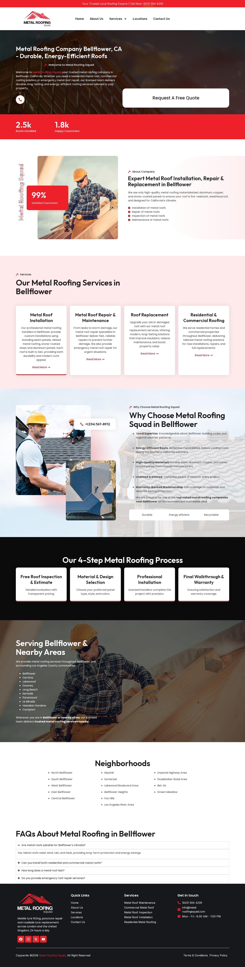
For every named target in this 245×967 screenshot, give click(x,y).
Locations (140, 18)
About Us (96, 18)
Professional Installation (149, 579)
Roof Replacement (149, 315)
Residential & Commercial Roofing (203, 317)
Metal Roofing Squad (47, 72)
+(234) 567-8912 (97, 424)
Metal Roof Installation (41, 317)
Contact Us (161, 18)
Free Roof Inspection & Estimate (41, 579)
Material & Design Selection (95, 579)
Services (115, 18)
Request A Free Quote (175, 98)
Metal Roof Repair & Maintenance (95, 317)
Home (79, 18)
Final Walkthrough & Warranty (204, 579)
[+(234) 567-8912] (82, 424)
